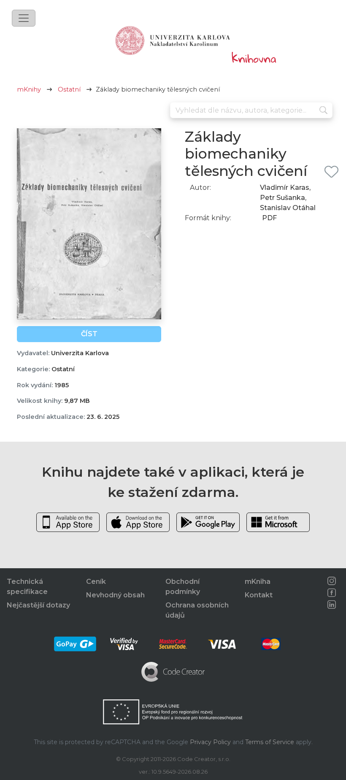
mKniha (257, 582)
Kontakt (259, 595)
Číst (89, 334)
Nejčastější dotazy (38, 605)
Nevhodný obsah (115, 595)
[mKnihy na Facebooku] (331, 592)
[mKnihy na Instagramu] (331, 581)
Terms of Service (269, 742)
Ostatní (69, 89)
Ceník (96, 582)
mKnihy (29, 89)
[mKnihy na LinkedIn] (331, 604)
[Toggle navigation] (23, 18)
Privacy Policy (210, 742)
